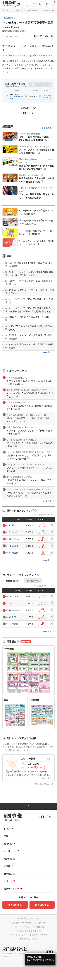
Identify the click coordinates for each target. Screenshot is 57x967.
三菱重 (15, 624)
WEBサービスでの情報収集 (33, 922)
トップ (5, 10)
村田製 (15, 552)
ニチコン (16, 539)
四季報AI (8, 873)
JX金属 (15, 546)
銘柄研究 (8, 843)
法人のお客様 (42, 904)
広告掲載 (15, 922)
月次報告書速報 (30, 10)
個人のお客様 (15, 904)
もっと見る (46, 128)
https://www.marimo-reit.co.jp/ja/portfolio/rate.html (27, 55)
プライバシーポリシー (23, 926)
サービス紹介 (34, 918)
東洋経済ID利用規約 (28, 938)
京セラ (15, 532)
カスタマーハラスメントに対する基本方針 (28, 934)
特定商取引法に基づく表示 (28, 930)
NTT (14, 617)
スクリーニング (11, 851)
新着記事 (16, 10)
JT (13, 603)
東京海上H (16, 610)
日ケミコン (17, 525)
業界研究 (8, 858)
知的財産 (40, 926)
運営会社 (21, 918)
